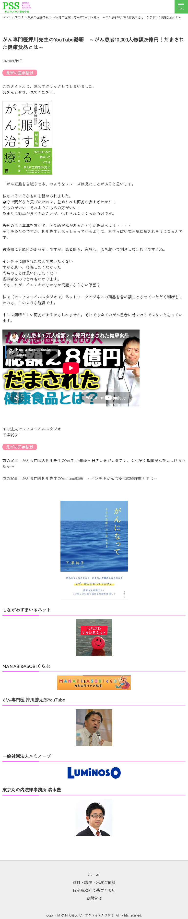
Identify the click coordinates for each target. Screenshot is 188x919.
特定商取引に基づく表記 (94, 890)
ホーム (94, 874)
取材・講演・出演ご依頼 (94, 882)
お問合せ (94, 898)
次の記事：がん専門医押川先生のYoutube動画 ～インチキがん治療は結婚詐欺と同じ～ (79, 478)
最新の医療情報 (20, 73)
